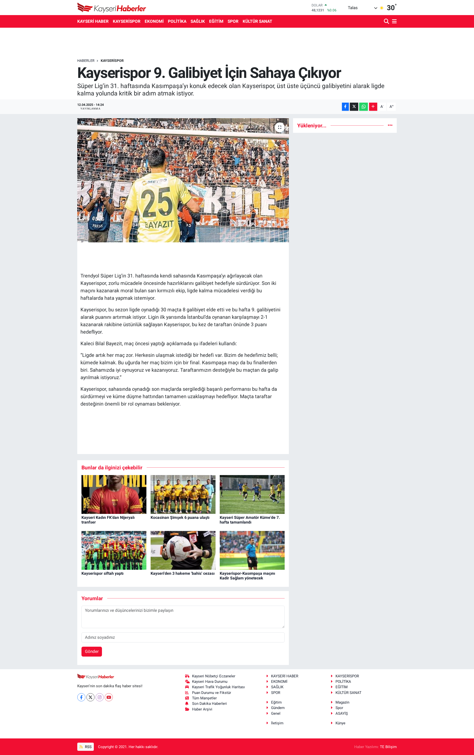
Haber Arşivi (202, 709)
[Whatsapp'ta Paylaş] (363, 107)
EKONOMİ (154, 21)
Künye (340, 723)
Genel (275, 713)
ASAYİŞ (342, 713)
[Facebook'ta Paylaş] (345, 107)
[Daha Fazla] (373, 107)
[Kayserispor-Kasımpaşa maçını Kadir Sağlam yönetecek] (252, 550)
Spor (339, 708)
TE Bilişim (388, 747)
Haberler (86, 61)
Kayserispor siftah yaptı (102, 573)
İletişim (277, 723)
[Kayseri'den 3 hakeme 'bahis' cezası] (183, 550)
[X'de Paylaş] (354, 107)
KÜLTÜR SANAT (257, 21)
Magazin (342, 702)
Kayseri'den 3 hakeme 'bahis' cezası (183, 573)
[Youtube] (109, 697)
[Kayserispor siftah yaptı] (113, 550)
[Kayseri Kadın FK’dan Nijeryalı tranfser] (113, 494)
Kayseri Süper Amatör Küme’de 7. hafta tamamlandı (250, 520)
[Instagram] (100, 697)
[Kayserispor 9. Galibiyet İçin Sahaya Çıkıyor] (183, 180)
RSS (88, 747)
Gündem (278, 708)
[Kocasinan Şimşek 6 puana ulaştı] (183, 494)
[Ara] (387, 21)
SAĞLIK (198, 21)
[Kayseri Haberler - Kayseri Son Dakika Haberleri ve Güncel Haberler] (111, 7)
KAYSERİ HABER (93, 21)
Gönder (92, 651)
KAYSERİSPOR (126, 21)
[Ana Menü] (393, 21)
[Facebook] (81, 697)
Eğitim (276, 702)
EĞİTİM (216, 21)
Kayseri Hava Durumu (209, 681)
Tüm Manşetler (204, 698)
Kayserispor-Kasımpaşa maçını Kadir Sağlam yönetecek (247, 575)
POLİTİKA (177, 21)
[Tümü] (390, 125)
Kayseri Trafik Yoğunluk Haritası (218, 687)
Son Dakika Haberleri (209, 703)
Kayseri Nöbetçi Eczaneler (213, 676)
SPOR (233, 21)
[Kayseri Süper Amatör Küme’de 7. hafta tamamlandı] (252, 494)
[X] (90, 697)
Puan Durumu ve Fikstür (211, 692)
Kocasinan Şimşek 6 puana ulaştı (180, 517)
